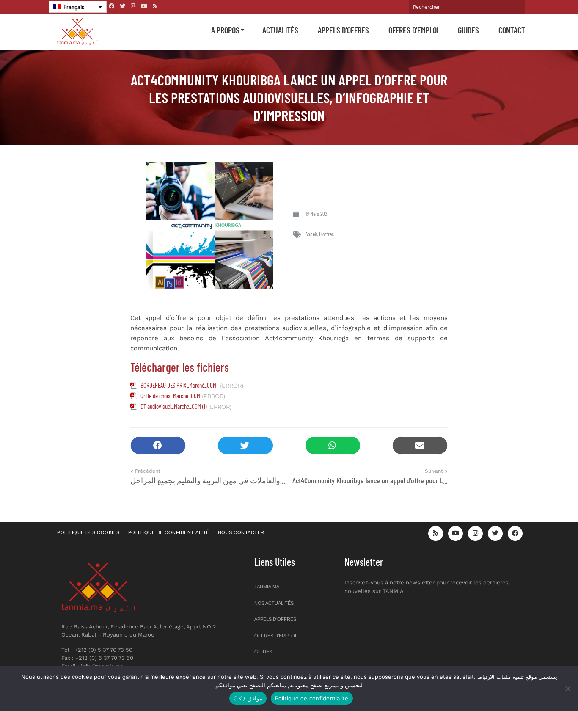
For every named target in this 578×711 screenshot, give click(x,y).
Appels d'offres (320, 234)
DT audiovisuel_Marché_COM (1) (173, 406)
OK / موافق (248, 698)
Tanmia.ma (266, 586)
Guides (468, 30)
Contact (511, 30)
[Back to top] (542, 684)
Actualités (280, 30)
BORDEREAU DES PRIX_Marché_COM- (179, 385)
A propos (225, 30)
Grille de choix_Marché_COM (170, 396)
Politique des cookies (88, 532)
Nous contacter (241, 532)
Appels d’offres (343, 30)
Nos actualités (274, 603)
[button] (158, 445)
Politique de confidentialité (168, 532)
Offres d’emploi (413, 30)
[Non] (567, 688)
